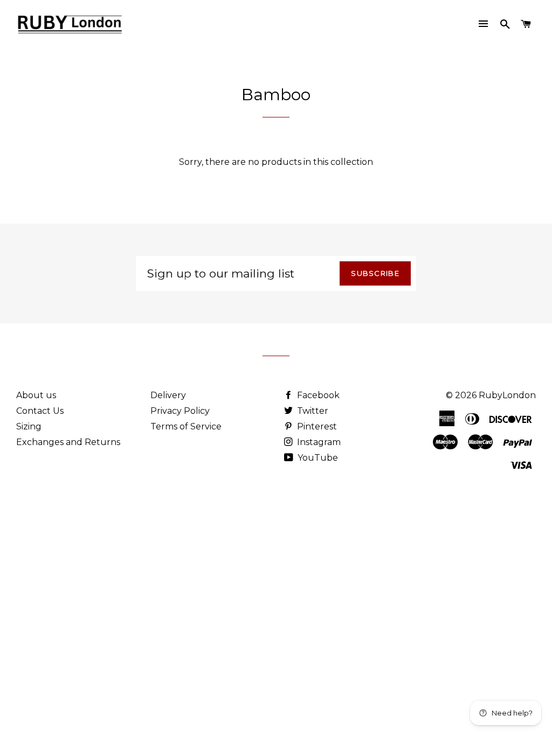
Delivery (168, 395)
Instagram (318, 442)
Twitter (311, 411)
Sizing (29, 426)
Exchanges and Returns (68, 442)
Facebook (317, 395)
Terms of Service (186, 426)
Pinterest (316, 426)
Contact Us (40, 411)
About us (36, 395)
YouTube (316, 458)
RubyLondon (507, 395)
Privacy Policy (180, 411)
